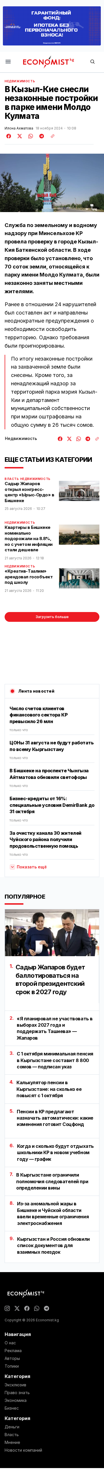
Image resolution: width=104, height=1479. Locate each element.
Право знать (17, 1392)
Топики (12, 1366)
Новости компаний (23, 1450)
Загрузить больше (52, 617)
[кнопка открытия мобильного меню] (8, 62)
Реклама (13, 1350)
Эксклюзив (15, 1385)
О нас (10, 1343)
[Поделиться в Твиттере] (18, 136)
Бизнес (12, 1408)
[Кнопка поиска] (92, 62)
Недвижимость (20, 81)
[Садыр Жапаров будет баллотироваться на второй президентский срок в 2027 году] (52, 932)
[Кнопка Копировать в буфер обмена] (50, 136)
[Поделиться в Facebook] (9, 136)
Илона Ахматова (19, 128)
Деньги (12, 1427)
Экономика (16, 1400)
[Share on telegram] (40, 136)
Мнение (12, 1442)
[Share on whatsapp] (29, 136)
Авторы (12, 1358)
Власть (12, 478)
